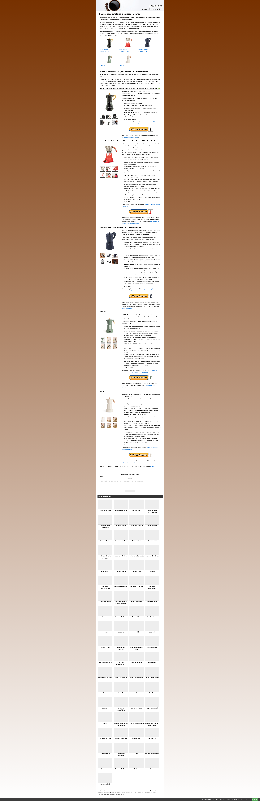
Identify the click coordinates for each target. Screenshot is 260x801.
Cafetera (155, 6)
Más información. (243, 799)
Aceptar (255, 799)
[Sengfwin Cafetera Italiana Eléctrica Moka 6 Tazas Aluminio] (147, 42)
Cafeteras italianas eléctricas (129, 463)
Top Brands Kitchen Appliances (130, 137)
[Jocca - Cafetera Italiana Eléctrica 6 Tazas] (102, 116)
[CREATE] (109, 58)
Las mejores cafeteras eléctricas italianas (119, 14)
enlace (152, 466)
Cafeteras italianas (127, 308)
